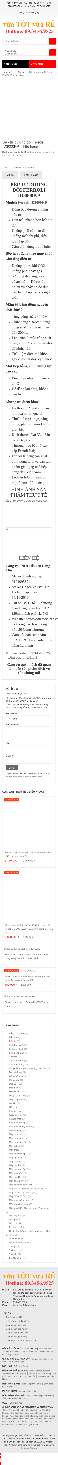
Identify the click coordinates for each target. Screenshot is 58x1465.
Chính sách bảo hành (16, 1329)
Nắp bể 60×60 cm (43, 1349)
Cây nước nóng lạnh (19, 1064)
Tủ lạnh (13, 1254)
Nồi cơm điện (15, 1223)
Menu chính (37, 64)
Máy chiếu (14, 1150)
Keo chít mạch (16, 1111)
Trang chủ (7, 72)
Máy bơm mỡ (15, 1134)
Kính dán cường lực (18, 1122)
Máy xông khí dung (18, 1204)
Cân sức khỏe (16, 1060)
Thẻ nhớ (13, 1250)
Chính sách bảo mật (16, 1325)
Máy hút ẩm (15, 1165)
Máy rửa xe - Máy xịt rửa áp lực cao (26, 1188)
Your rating (11, 713)
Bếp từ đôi (35, 152)
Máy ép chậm (15, 1157)
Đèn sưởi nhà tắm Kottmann (37, 1371)
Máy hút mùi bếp (17, 1169)
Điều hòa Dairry (21, 1366)
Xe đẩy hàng (15, 1258)
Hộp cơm (13, 1107)
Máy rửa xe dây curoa (20, 1192)
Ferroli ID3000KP (32, 202)
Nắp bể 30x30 (14, 1354)
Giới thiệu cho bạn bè (23, 167)
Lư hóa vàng (15, 1130)
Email (9, 756)
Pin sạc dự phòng (17, 1227)
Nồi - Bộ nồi (15, 1215)
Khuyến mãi (15, 1118)
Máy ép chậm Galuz (28, 1391)
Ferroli (44, 152)
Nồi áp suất (14, 1219)
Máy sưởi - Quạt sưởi (19, 1200)
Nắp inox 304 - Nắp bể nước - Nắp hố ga (29, 1208)
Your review (12, 724)
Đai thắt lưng (15, 1072)
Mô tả (10, 175)
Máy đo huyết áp (17, 1153)
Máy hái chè (15, 1161)
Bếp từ (20, 72)
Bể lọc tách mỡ (16, 1033)
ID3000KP (18, 155)
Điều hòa (13, 1087)
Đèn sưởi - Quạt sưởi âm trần (21, 1376)
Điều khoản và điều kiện (17, 1321)
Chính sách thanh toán (17, 1332)
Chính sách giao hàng (16, 1336)
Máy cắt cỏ (14, 1146)
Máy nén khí (15, 1177)
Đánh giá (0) (31, 175)
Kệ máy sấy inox (16, 1362)
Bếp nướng (14, 1037)
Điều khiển (14, 1091)
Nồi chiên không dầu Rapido (39, 1395)
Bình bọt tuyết (16, 1045)
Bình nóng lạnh (16, 1053)
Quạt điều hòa (16, 1238)
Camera (13, 1056)
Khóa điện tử (15, 1115)
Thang (12, 1246)
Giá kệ (12, 1103)
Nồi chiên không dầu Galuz (15, 1398)
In (5, 167)
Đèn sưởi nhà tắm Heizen (14, 1373)
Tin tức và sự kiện (14, 1317)
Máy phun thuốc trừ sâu (20, 1184)
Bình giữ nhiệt (16, 1049)
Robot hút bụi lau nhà (19, 1242)
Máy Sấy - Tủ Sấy (18, 1196)
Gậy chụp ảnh (16, 1099)
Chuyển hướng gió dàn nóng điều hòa (27, 1068)
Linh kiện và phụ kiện (19, 1126)
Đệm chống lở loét (18, 1076)
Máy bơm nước (16, 1138)
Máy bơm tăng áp (17, 1142)
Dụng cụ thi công (17, 1095)
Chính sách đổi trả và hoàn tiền (21, 1340)
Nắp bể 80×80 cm (30, 1352)
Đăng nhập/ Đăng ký (29, 12)
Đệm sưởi (14, 1080)
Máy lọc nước (15, 1173)
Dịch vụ (12, 1084)
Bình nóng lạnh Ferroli (31, 1384)
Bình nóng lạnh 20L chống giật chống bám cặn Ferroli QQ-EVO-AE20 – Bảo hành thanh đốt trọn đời (29, 929)
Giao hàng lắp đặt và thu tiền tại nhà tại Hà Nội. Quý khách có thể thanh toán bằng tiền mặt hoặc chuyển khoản (26, 1413)
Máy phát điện (16, 1181)
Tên (8, 743)
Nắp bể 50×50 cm (11, 1352)
